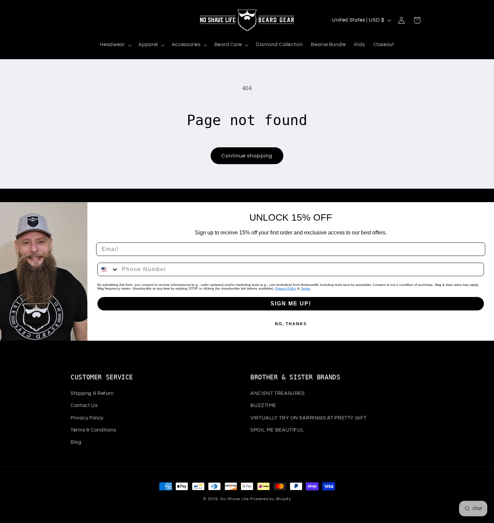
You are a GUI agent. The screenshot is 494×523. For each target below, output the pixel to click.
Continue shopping (247, 155)
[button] (115, 45)
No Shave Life (234, 499)
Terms (305, 288)
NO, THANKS (291, 324)
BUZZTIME (263, 405)
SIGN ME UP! (291, 303)
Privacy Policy (285, 288)
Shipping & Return (92, 393)
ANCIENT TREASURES (277, 393)
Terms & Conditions (93, 430)
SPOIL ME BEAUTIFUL (277, 430)
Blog (76, 442)
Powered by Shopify (270, 499)
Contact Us (84, 405)
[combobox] (108, 269)
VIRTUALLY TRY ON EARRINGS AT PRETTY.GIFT (308, 417)
